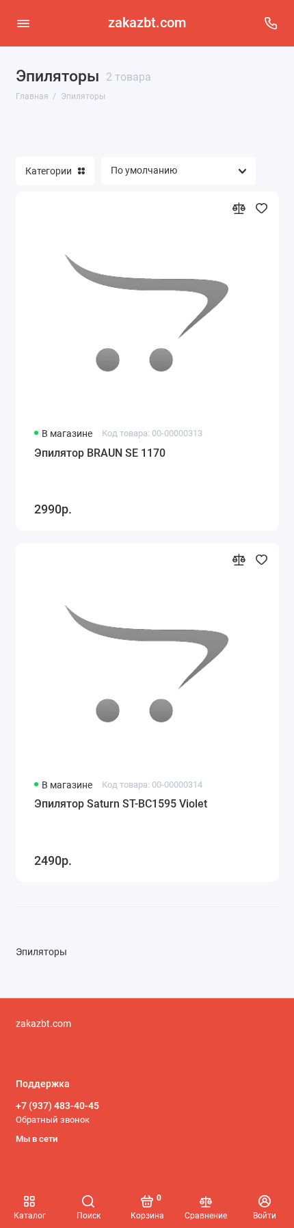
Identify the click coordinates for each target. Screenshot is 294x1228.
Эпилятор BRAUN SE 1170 (99, 452)
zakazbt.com (147, 23)
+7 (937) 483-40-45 (57, 1105)
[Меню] (23, 23)
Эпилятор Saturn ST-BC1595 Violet (120, 803)
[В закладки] (261, 208)
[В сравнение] (239, 208)
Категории (48, 170)
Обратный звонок (53, 1119)
